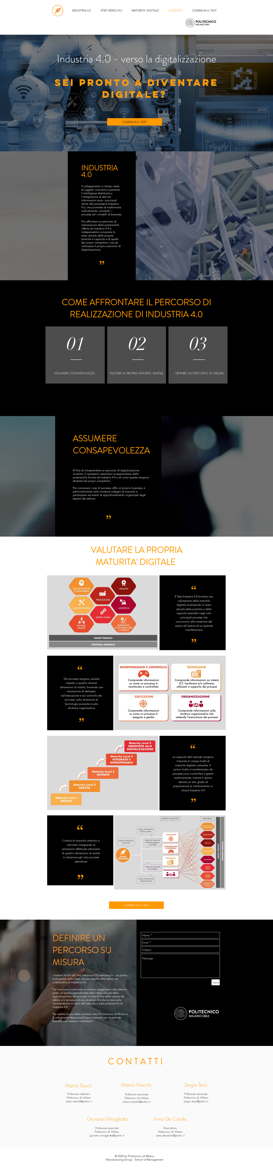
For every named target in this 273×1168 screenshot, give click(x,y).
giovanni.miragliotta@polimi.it (107, 1135)
